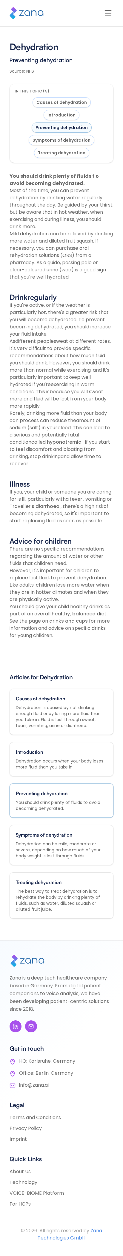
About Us (20, 1171)
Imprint (18, 1139)
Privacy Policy (26, 1128)
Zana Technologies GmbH (70, 1234)
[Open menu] (108, 13)
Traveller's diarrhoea (35, 506)
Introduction (61, 115)
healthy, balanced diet (79, 613)
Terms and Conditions (35, 1117)
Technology (23, 1182)
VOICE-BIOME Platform (37, 1193)
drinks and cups (69, 620)
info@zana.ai (34, 1085)
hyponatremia (65, 442)
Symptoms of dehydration (61, 140)
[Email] (31, 1026)
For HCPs (20, 1203)
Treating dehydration (61, 153)
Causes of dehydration (61, 102)
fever (76, 499)
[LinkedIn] (15, 1026)
